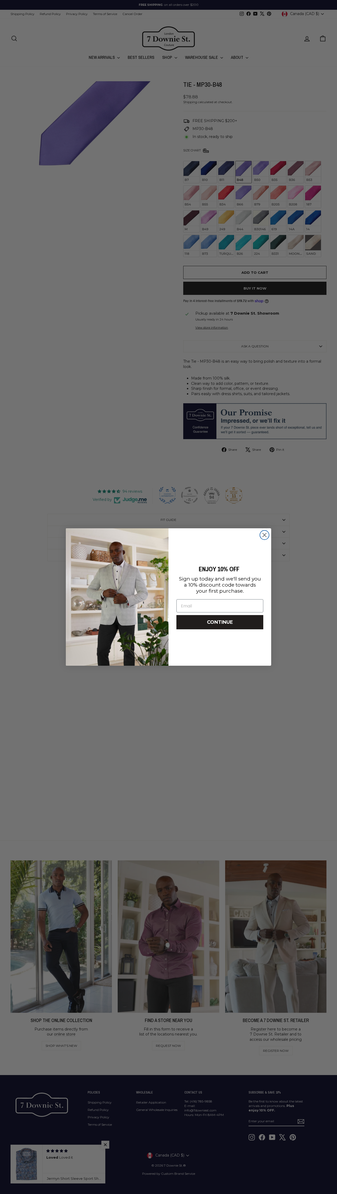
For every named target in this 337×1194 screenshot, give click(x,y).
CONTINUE (220, 622)
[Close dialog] (264, 535)
